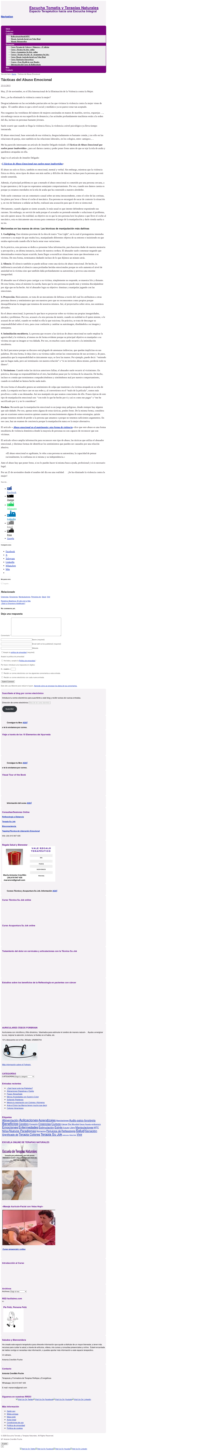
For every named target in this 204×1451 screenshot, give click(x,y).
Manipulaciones (24, 597)
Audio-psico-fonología (82, 1120)
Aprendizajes (47, 1120)
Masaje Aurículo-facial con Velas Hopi (25, 39)
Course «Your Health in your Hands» (25, 62)
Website (35, 648)
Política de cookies (15, 1428)
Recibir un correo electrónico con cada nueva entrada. (24, 677)
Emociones (13, 597)
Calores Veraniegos (15, 1108)
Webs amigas (12, 1414)
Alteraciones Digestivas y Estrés (20, 1091)
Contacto (9, 69)
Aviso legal (11, 1419)
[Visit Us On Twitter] (24, 1399)
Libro (72, 1127)
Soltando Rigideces (15, 1099)
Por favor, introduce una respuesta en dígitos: (18, 665)
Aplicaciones (28, 1120)
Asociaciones (62, 1120)
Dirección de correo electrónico (15, 702)
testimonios (66, 1135)
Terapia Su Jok (51, 1134)
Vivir (48, 597)
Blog (7, 67)
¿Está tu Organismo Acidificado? (13, 603)
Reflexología (68, 1131)
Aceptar (4, 1444)
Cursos (56, 1124)
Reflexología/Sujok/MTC (20, 36)
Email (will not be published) (46, 644)
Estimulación (46, 1127)
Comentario (6, 635)
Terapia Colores (29, 1134)
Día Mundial (73, 1124)
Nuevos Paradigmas (22, 1131)
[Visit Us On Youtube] (62, 1399)
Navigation (7, 16)
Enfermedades (28, 1127)
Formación (10, 44)
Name (38, 639)
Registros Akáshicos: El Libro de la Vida (16, 601)
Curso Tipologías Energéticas (22, 59)
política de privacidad (19, 652)
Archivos (5, 1291)
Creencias (4, 597)
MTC (96, 1127)
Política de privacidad (27, 660)
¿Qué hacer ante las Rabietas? (20, 1088)
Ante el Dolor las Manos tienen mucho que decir (27, 1105)
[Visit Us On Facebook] (43, 1399)
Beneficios (10, 1123)
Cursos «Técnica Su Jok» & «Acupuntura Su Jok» (30, 54)
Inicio (8, 28)
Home (14, 74)
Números (41, 1131)
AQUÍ (25, 722)
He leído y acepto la (20, 660)
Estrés (59, 1127)
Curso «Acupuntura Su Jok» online (24, 52)
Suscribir (9, 709)
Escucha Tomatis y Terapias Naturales (64, 7)
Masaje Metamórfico (19, 41)
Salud (44, 597)
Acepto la (18, 652)
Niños (5, 1131)
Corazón (33, 1124)
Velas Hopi (72, 1135)
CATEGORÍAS (8, 1076)
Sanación (91, 1131)
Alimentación (10, 1120)
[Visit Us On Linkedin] (81, 1399)
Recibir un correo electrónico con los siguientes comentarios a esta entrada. (32, 673)
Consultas (9, 33)
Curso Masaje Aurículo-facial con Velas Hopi (28, 57)
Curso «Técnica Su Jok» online (23, 49)
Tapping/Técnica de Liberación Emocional (21, 831)
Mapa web (11, 1416)
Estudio (66, 1127)
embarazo (96, 1124)
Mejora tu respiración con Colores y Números (26, 1102)
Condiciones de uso (15, 1422)
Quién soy (9, 31)
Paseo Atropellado (14, 1094)
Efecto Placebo (85, 1124)
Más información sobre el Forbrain (16, 1064)
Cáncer (64, 1124)
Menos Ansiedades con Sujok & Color (23, 1096)
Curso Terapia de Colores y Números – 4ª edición (30, 47)
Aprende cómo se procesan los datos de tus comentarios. (55, 686)
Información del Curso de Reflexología (26, 64)
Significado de (10, 1134)
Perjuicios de (36, 597)
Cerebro (24, 1124)
